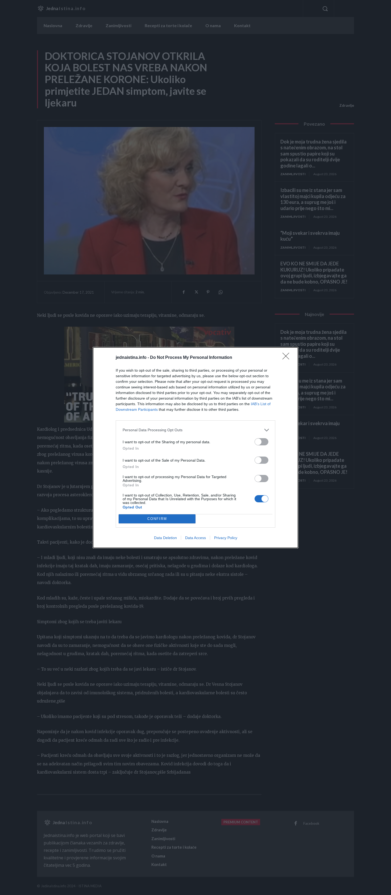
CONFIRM (157, 519)
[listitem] (195, 430)
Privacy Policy (225, 538)
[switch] (261, 441)
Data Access (195, 538)
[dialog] (195, 447)
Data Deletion (165, 538)
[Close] (287, 358)
